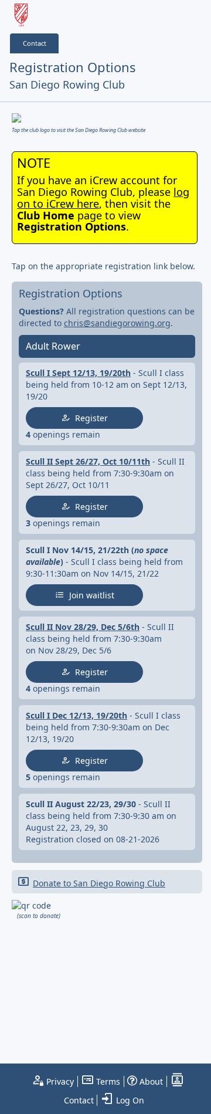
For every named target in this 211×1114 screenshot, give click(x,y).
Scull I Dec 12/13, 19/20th (76, 715)
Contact (34, 43)
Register (89, 418)
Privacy (59, 1081)
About (150, 1081)
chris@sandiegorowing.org (117, 323)
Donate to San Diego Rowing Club (99, 883)
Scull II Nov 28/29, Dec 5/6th (82, 626)
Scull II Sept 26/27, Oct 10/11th (88, 461)
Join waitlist (89, 595)
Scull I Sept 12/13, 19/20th (78, 372)
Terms (107, 1081)
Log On (129, 1100)
